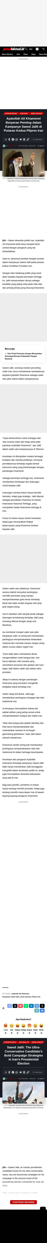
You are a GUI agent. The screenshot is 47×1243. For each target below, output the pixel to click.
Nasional (24, 113)
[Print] (42, 1011)
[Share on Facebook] (9, 139)
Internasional (11, 113)
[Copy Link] (28, 139)
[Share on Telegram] (20, 139)
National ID (24, 1042)
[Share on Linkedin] (31, 1006)
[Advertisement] (23, 23)
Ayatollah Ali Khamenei (20, 994)
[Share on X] (15, 1006)
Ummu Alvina (12, 146)
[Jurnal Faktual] (13, 49)
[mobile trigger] (42, 49)
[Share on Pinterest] (13, 139)
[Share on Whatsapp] (16, 139)
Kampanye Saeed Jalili (10, 997)
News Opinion (36, 113)
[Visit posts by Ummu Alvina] (4, 146)
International (10, 1042)
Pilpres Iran (36, 997)
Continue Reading (23, 1202)
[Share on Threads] (24, 139)
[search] (26, 49)
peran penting (25, 997)
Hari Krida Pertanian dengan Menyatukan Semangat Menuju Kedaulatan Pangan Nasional (23, 356)
